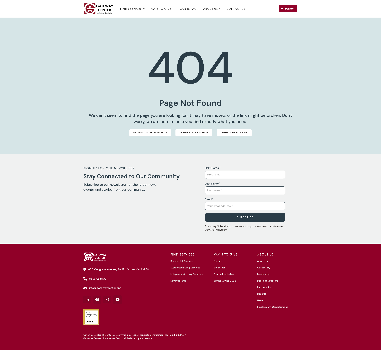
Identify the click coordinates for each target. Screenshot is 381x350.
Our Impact (189, 8)
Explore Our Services (193, 132)
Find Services (131, 8)
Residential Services (181, 261)
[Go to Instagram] (107, 299)
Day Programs (178, 280)
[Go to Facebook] (97, 300)
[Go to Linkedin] (87, 299)
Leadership (263, 274)
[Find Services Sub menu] (144, 9)
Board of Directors (267, 280)
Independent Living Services (186, 274)
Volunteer (219, 267)
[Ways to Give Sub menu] (173, 9)
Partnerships (264, 287)
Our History (263, 267)
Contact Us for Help (234, 132)
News (260, 300)
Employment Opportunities (272, 306)
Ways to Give (160, 8)
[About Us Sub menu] (220, 9)
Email (208, 199)
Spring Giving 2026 (225, 280)
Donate (218, 261)
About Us (210, 8)
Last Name (212, 183)
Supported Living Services (185, 267)
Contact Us (236, 8)
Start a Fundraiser (224, 274)
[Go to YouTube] (117, 299)
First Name (212, 168)
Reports (261, 293)
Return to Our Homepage (150, 132)
